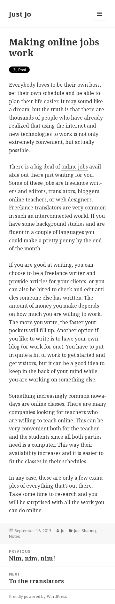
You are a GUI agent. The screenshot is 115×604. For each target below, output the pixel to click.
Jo (63, 530)
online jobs (74, 166)
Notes (14, 536)
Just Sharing (85, 530)
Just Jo (20, 14)
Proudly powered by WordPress (38, 596)
